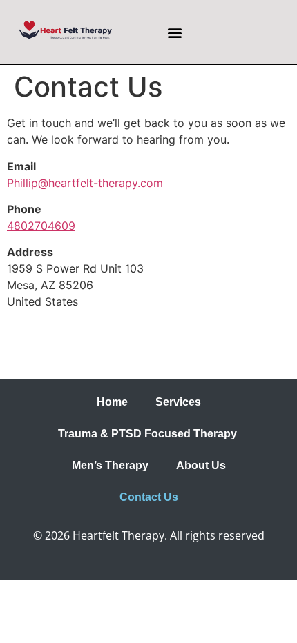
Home (112, 402)
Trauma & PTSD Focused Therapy (149, 433)
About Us (201, 465)
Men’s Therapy (110, 465)
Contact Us (148, 497)
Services (178, 402)
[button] (174, 32)
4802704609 (41, 226)
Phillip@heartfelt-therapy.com (85, 183)
